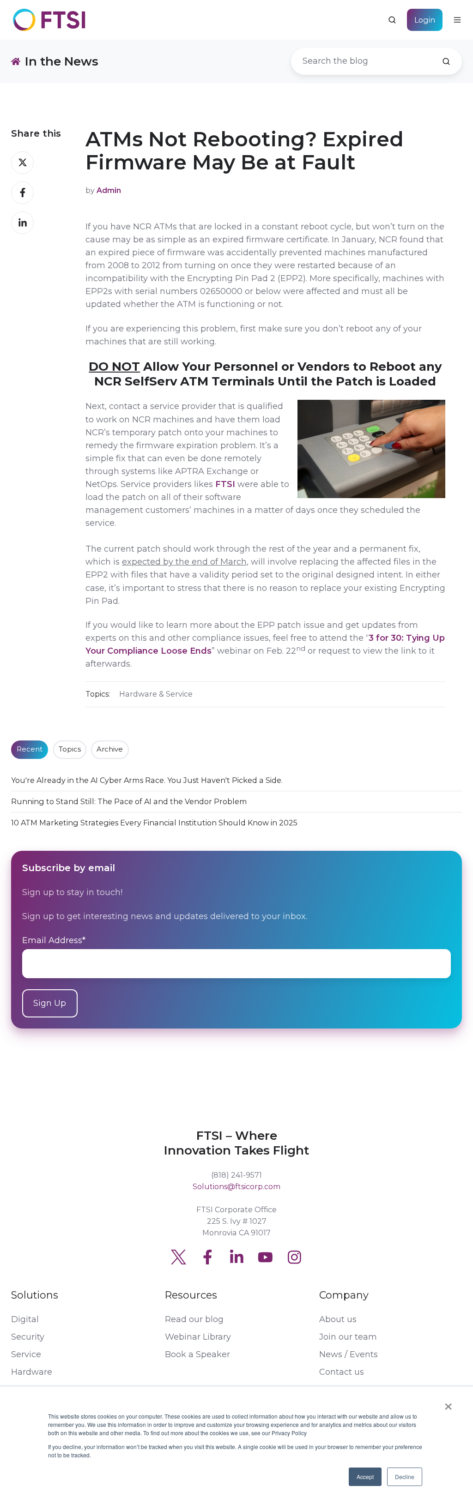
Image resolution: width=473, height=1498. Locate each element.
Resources (191, 1295)
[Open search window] (392, 19)
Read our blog (194, 1319)
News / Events (348, 1354)
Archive (110, 749)
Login (424, 19)
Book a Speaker (197, 1354)
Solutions (34, 1295)
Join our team (348, 1337)
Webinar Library (198, 1337)
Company (344, 1295)
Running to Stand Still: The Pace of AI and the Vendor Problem (129, 801)
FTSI (225, 484)
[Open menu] (457, 19)
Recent (29, 749)
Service (26, 1354)
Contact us (341, 1372)
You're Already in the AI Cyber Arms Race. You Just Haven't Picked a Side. (147, 780)
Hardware (31, 1372)
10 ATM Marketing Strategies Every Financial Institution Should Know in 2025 (154, 822)
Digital (25, 1319)
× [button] (448, 1403)
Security (27, 1337)
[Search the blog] (446, 61)
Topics (70, 749)
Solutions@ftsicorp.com (237, 1186)
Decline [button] (404, 1476)
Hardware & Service (156, 693)
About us (338, 1319)
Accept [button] (365, 1476)
